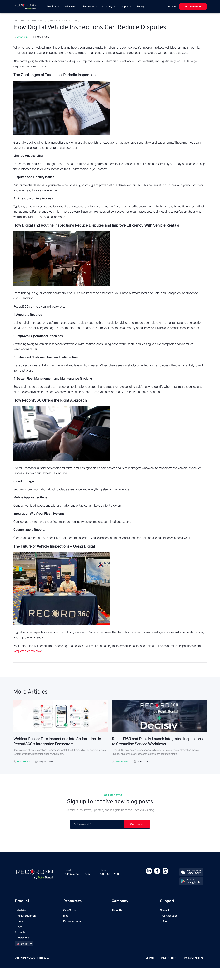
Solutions (52, 6)
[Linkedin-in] (149, 871)
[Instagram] (165, 871)
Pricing (140, 6)
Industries (69, 6)
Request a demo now (27, 651)
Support (124, 6)
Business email (82, 824)
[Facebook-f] (157, 871)
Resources (88, 6)
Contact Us (166, 910)
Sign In (172, 6)
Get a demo (191, 6)
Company (107, 6)
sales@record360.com (77, 874)
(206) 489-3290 (109, 874)
